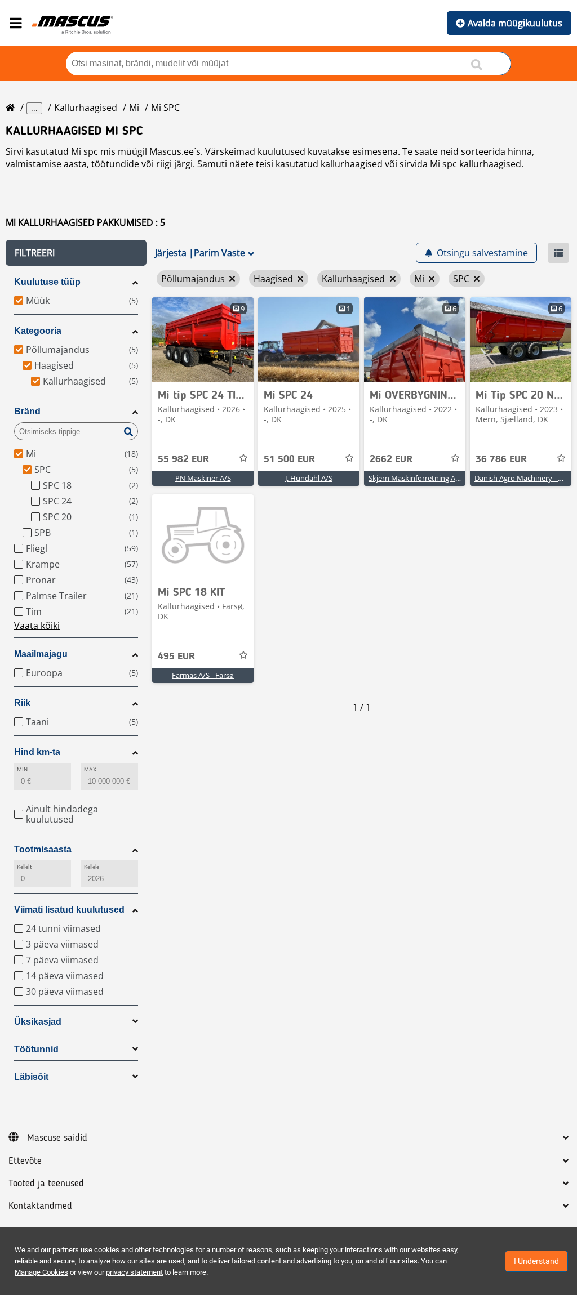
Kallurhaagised (85, 107)
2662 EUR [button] (391, 459)
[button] (76, 253)
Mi (134, 107)
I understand (536, 1261)
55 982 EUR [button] (183, 459)
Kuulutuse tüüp (47, 282)
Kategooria (37, 331)
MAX (90, 769)
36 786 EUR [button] (501, 459)
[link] (203, 339)
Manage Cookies (41, 1272)
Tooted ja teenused (46, 1183)
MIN (22, 769)
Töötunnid (36, 1049)
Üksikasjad (37, 1021)
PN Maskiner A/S (203, 478)
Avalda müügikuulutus (515, 23)
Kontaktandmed (40, 1206)
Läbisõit (31, 1077)
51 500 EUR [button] (289, 459)
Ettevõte (25, 1161)
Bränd (27, 411)
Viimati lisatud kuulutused (69, 909)
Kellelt (24, 867)
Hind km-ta (37, 752)
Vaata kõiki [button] (37, 625)
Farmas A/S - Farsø (203, 675)
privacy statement (134, 1272)
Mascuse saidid (57, 1138)
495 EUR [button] (176, 656)
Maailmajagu (41, 654)
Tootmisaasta (43, 849)
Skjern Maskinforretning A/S (415, 478)
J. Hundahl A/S (308, 478)
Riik (22, 703)
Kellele (92, 867)
